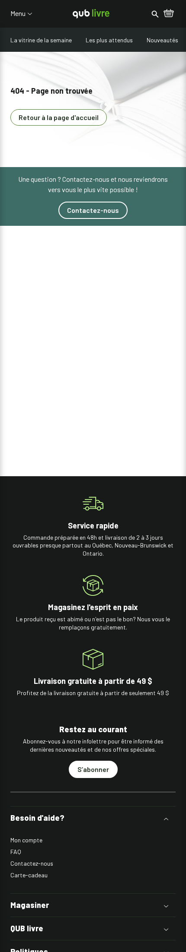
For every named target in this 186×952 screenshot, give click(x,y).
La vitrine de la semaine (41, 40)
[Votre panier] (169, 14)
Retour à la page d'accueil (59, 117)
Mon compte (26, 840)
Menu (18, 13)
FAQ (15, 851)
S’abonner (93, 769)
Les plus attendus (109, 40)
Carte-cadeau (29, 875)
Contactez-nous (93, 210)
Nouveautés (162, 40)
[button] (93, 818)
